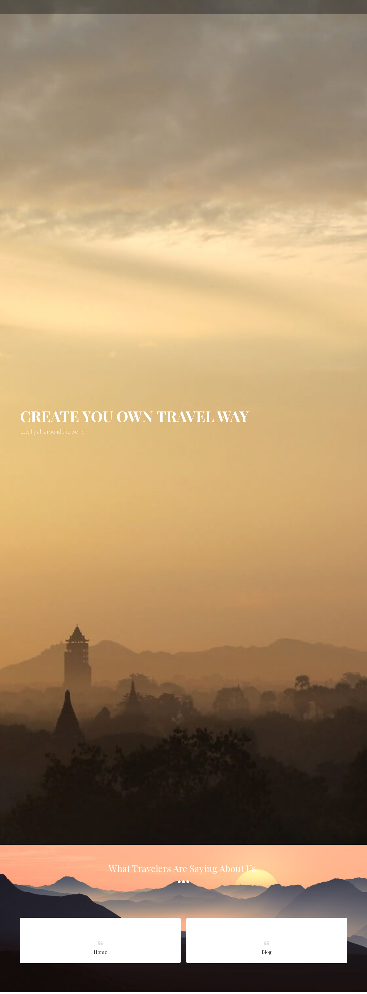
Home (100, 952)
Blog (267, 952)
